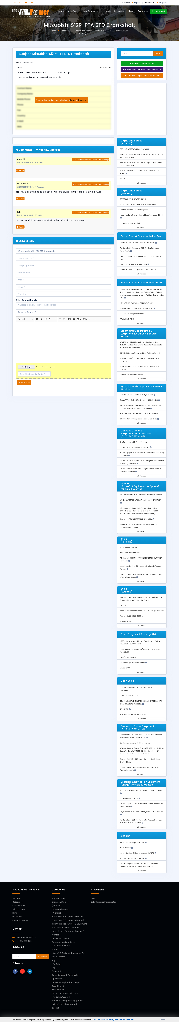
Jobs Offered (58, 986)
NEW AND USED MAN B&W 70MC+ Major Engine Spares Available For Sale (141, 164)
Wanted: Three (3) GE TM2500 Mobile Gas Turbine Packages (139, 359)
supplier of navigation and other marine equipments (141, 790)
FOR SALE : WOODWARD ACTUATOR (133, 149)
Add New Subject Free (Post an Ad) (143, 75)
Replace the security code (45, 367)
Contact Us (143, 11)
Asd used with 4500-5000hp (131, 616)
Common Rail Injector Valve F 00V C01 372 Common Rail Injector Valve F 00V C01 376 (141, 736)
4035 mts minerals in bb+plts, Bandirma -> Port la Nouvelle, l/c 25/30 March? (140, 642)
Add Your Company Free (143, 63)
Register (82, 100)
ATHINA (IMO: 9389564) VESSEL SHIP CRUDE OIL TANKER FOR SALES (141, 559)
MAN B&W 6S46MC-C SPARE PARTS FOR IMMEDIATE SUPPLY (139, 172)
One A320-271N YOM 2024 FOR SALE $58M (136, 519)
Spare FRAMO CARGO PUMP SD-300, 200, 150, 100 (139, 400)
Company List (18, 905)
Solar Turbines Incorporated (103, 902)
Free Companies (91, 11)
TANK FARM (124, 709)
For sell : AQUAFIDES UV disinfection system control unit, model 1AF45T (141, 805)
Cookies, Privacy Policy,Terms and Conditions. (114, 1019)
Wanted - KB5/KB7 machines (131, 375)
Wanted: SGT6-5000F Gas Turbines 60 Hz (137, 308)
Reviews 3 (104, 67)
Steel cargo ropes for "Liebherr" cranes (135, 743)
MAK (93, 898)
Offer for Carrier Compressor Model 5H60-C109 (138, 419)
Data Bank (17, 916)
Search (158, 53)
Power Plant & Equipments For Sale (67, 916)
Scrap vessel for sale (128, 547)
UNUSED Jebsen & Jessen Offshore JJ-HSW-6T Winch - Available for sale (141, 768)
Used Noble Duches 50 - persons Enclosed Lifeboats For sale (140, 567)
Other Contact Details (26, 300)
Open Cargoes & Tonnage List (65, 975)
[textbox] (63, 341)
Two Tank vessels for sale (130, 553)
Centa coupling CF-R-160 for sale (133, 442)
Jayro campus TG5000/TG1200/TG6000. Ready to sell (142, 812)
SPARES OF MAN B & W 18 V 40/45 (133, 199)
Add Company (19, 909)
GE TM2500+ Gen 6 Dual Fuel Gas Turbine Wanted (140, 353)
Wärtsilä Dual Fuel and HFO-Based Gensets (137, 243)
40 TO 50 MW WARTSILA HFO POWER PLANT (136, 303)
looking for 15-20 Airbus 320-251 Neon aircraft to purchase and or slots (139, 525)
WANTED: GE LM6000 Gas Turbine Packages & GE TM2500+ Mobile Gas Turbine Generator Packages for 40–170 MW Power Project (141, 345)
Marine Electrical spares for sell (132, 842)
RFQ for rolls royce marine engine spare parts (138, 204)
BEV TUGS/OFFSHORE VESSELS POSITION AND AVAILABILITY (137, 689)
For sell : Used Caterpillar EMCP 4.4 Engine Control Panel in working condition (142, 462)
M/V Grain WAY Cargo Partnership (133, 714)
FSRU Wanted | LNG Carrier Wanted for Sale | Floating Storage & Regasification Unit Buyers (141, 598)
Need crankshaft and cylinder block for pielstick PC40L (141, 215)
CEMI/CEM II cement (128, 657)
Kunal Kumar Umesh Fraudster (132, 858)
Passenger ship (126, 621)
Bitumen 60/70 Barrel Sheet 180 (132, 663)
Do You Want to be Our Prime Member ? (143, 69)
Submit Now (24, 382)
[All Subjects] (142, 183)
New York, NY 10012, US (26, 937)
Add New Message (49, 149)
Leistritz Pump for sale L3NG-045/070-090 (137, 395)
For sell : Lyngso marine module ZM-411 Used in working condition (142, 454)
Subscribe (42, 956)
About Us (16, 898)
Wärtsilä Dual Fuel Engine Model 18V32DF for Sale (139, 269)
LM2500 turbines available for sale (134, 264)
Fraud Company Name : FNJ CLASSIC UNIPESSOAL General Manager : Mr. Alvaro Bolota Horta (139, 865)
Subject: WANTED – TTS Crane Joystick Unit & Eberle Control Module (140, 760)
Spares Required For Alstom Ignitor (134, 210)
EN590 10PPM (125, 668)
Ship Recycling (58, 898)
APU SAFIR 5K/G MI (127, 319)
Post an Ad (159, 11)
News (131, 11)
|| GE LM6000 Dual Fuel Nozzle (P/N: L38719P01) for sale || (141, 495)
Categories (17, 902)
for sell (122, 179)
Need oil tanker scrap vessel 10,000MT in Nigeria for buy (142, 611)
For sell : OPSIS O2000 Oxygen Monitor (135, 447)
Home (61, 11)
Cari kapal (124, 605)
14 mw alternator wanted (130, 223)
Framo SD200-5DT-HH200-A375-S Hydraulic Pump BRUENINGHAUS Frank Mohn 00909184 (140, 406)
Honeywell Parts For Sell (129, 798)
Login (72, 100)
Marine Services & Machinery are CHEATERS (137, 853)
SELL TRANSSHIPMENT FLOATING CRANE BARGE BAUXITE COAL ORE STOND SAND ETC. (141, 702)
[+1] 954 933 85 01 (23, 941)
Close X (163, 1019)
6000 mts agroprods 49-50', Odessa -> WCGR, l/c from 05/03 (140, 650)
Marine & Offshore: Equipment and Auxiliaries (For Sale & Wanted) (63, 942)
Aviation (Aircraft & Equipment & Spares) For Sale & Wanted (68, 953)
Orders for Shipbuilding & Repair (66, 982)
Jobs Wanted (58, 989)
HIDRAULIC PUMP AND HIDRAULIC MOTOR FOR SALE (139, 413)
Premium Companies (114, 11)
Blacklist (55, 1008)
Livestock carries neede (129, 696)
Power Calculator (20, 920)
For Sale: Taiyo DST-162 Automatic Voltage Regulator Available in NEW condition (141, 821)
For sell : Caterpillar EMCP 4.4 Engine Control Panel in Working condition (140, 470)
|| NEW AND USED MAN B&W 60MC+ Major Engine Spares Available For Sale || (141, 155)
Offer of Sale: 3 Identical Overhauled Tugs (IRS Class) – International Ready (142, 575)
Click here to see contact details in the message (91, 160)
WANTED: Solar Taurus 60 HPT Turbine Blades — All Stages (139, 367)
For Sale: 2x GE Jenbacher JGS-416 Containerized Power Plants (139, 249)
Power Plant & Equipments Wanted (68, 920)
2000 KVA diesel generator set (132, 314)
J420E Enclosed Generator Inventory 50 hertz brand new (140, 257)
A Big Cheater (125, 848)
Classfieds (73, 11)
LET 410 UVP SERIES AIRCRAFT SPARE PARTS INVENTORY (140, 500)
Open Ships (57, 978)
